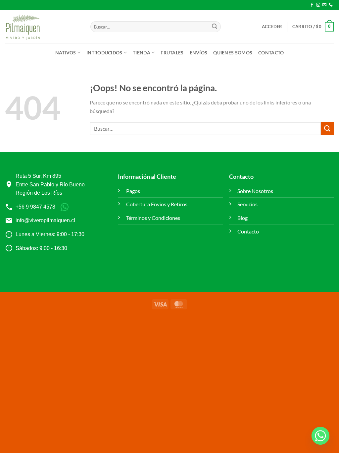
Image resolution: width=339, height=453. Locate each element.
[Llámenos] (331, 5)
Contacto (271, 52)
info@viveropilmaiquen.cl (45, 220)
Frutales (172, 52)
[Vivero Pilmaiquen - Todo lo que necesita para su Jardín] (22, 27)
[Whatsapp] (320, 436)
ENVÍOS (199, 52)
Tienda (141, 52)
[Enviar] (214, 26)
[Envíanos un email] (324, 5)
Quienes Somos (232, 52)
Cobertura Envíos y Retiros (156, 204)
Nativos (65, 52)
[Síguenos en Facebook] (312, 5)
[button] (272, 26)
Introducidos (104, 52)
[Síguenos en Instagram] (318, 5)
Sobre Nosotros (255, 191)
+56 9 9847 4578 (35, 207)
